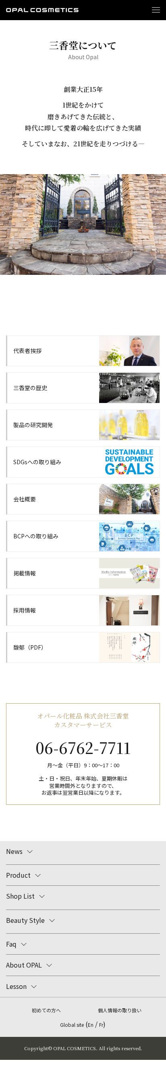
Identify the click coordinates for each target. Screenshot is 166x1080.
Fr (101, 1024)
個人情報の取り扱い (119, 1010)
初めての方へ (46, 1010)
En (90, 1024)
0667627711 (83, 747)
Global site (72, 1024)
